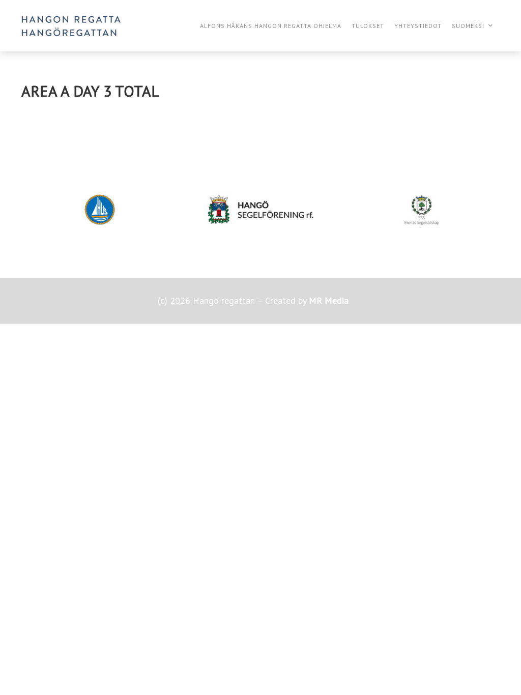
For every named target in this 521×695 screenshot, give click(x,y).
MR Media (329, 300)
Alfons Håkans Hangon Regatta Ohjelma (270, 26)
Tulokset (368, 26)
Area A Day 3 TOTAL (90, 91)
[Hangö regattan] (71, 26)
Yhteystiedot (418, 26)
